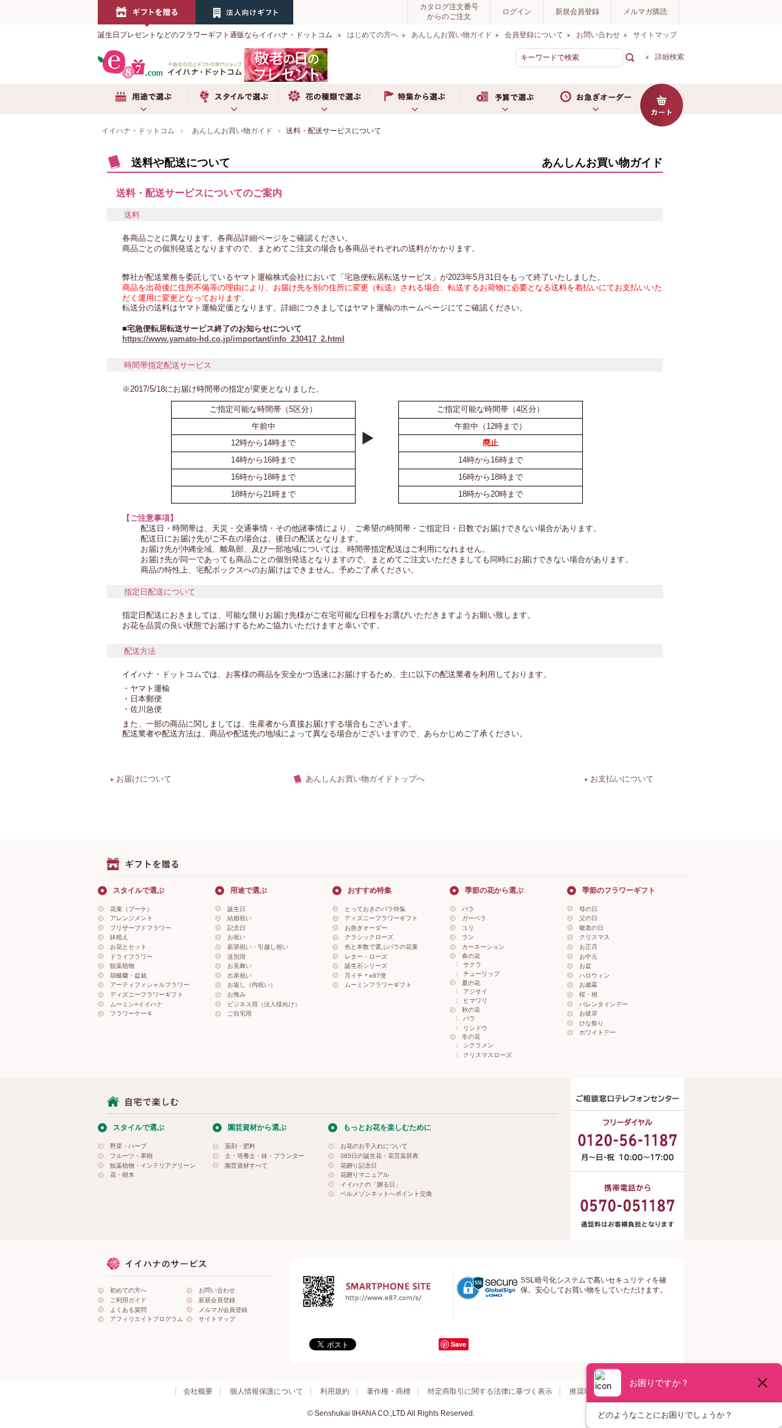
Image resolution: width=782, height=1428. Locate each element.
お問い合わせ (598, 35)
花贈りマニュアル (364, 1174)
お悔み (236, 994)
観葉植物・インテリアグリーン (153, 1165)
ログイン (517, 11)
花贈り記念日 (358, 1165)
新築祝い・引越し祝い (257, 946)
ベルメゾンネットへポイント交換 (386, 1193)
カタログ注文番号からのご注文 (449, 11)
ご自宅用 (239, 1013)
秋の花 (471, 1009)
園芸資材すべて (246, 1165)
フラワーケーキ (131, 1013)
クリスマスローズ (487, 1055)
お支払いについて (622, 778)
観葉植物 (122, 965)
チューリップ (481, 973)
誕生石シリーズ (366, 965)
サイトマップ (655, 35)
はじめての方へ (372, 35)
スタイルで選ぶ (233, 99)
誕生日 (236, 909)
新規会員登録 (577, 11)
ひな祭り (591, 1023)
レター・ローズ (366, 956)
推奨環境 (584, 1391)
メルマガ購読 (645, 11)
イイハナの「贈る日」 (370, 1184)
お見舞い (239, 965)
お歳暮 (588, 984)
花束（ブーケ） (131, 909)
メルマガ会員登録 (223, 1309)
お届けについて (144, 778)
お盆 (585, 965)
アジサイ (475, 991)
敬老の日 (591, 928)
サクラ (472, 964)
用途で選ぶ (143, 99)
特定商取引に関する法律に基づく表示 (490, 1391)
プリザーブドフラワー (140, 928)
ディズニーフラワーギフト (146, 994)
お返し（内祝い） (251, 984)
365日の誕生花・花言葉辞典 (379, 1155)
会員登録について (534, 35)
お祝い (236, 937)
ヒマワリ (475, 1000)
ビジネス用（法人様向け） (264, 1004)
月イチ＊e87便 (365, 975)
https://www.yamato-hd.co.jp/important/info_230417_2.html (233, 338)
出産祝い (239, 975)
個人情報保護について (266, 1391)
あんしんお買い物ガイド (451, 35)
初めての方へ (128, 1290)
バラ (468, 909)
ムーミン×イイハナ (136, 1004)
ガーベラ (474, 918)
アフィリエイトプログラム (146, 1319)
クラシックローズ (369, 937)
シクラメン (478, 1045)
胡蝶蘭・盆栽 (128, 975)
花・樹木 (122, 1174)
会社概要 (198, 1391)
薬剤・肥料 (240, 1146)
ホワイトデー (597, 1032)
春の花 (471, 956)
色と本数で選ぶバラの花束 (381, 946)
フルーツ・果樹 (131, 1155)
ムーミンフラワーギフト (378, 984)
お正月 (588, 946)
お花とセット (128, 946)
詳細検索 (669, 57)
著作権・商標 (389, 1391)
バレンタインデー (603, 1004)
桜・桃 (588, 994)
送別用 (236, 956)
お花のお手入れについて (373, 1146)
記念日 (236, 928)
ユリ (468, 928)
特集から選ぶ (414, 99)
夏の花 (471, 982)
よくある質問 (128, 1309)
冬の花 (471, 1036)
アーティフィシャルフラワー (149, 984)
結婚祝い (239, 918)
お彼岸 (588, 1013)
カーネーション (483, 946)
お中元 (588, 956)
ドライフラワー (131, 956)
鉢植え (119, 937)
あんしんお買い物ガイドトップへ (365, 778)
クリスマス (594, 937)
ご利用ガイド (128, 1300)
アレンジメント (131, 918)
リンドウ (475, 1028)
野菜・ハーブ (128, 1146)
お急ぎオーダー (595, 99)
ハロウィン (594, 975)
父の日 (588, 918)
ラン (468, 937)
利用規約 (334, 1391)
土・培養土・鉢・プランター (264, 1155)
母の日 (588, 909)
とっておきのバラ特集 (375, 909)
